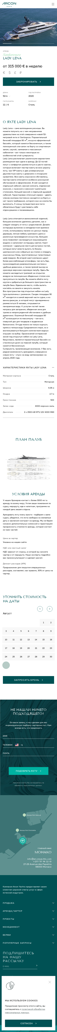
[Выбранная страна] (17, 745)
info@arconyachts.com (39, 859)
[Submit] (36, 965)
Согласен (26, 1023)
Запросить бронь (26, 680)
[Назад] (40, 609)
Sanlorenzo (12, 54)
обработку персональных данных (28, 785)
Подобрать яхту (26, 771)
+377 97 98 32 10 (42, 861)
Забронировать (26, 81)
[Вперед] (49, 609)
